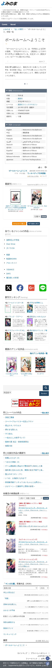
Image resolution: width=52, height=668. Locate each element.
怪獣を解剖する (9, 622)
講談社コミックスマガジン (27, 104)
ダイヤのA (10, 248)
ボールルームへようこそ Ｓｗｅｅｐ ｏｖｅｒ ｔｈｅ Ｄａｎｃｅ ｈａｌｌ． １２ (33, 544)
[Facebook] (20, 290)
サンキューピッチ (10, 634)
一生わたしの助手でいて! (15, 437)
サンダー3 (29, 374)
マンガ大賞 (10, 583)
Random (44, 393)
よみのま (45, 665)
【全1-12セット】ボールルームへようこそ (33, 526)
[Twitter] (8, 290)
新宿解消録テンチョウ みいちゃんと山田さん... (24, 482)
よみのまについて (44, 656)
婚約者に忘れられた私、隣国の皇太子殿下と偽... (24, 470)
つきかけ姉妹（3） (12, 462)
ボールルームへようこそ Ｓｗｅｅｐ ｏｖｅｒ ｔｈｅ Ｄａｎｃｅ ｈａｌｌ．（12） (32, 510)
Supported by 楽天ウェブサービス (37, 184)
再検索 (44, 216)
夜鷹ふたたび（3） (12, 458)
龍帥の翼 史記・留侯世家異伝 (17, 441)
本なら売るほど (9, 592)
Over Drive (10, 244)
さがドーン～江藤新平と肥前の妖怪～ (20, 486)
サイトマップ (22, 653)
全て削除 (38, 641)
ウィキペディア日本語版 (37, 173)
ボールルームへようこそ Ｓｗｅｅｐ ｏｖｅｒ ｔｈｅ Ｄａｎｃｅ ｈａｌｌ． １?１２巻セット (33, 564)
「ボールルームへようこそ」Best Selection (37, 206)
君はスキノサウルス (13, 425)
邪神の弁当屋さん (10, 604)
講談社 (20, 98)
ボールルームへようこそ (18, 171)
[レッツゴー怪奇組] (43, 371)
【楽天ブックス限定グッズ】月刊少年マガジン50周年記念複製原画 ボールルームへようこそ (16, 207)
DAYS (8, 273)
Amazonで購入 (19, 223)
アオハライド (11, 263)
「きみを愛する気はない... (14, 374)
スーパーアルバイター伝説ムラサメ (19, 421)
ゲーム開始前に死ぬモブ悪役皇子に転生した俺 (23, 466)
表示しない (45, 641)
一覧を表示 (45, 413)
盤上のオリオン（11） (14, 474)
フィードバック (31, 659)
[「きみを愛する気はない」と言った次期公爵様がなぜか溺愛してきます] (15, 371)
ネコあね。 (9, 433)
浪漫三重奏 (9, 417)
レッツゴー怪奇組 (43, 374)
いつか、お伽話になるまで (15, 478)
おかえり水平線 (9, 610)
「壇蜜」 (6, 598)
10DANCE (10, 269)
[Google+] (31, 290)
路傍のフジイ (8, 628)
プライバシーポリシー (39, 653)
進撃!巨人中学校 (12, 240)
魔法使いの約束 (12, 277)
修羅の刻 (8, 446)
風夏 (8, 254)
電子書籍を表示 (33, 224)
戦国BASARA (11, 258)
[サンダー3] (29, 371)
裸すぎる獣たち (11, 429)
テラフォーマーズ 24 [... (16, 330)
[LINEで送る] (43, 290)
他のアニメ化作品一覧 (39, 353)
